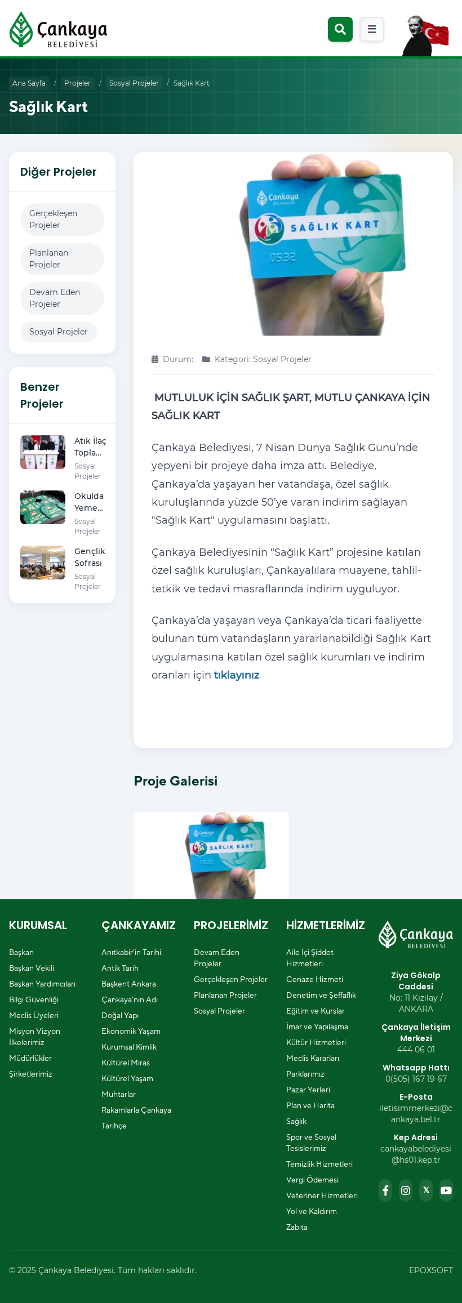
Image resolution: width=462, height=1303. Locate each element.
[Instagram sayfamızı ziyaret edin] (405, 1190)
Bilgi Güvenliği (34, 999)
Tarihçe (114, 1125)
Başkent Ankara (128, 983)
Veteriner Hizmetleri (322, 1195)
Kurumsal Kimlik (129, 1046)
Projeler (77, 83)
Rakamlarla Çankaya (136, 1109)
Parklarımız (305, 1073)
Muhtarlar (118, 1094)
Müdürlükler (30, 1058)
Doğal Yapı (120, 1015)
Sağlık (296, 1121)
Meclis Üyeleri (34, 1015)
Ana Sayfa (29, 83)
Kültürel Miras (125, 1062)
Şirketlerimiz (30, 1073)
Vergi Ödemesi (312, 1179)
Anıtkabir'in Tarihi (131, 952)
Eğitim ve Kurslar (315, 1010)
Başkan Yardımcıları (42, 983)
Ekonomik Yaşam (131, 1031)
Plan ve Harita (310, 1105)
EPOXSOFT (431, 1270)
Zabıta (297, 1226)
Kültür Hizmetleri (316, 1042)
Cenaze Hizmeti (314, 979)
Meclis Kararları (312, 1058)
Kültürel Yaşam (127, 1078)
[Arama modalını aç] (340, 29)
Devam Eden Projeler (54, 298)
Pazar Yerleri (308, 1089)
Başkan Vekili (31, 967)
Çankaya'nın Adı (129, 999)
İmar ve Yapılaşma (317, 1026)
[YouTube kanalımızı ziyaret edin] (446, 1190)
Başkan (21, 952)
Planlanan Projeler (48, 259)
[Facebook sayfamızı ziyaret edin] (385, 1190)
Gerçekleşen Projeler (53, 219)
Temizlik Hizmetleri (319, 1163)
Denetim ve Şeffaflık (321, 994)
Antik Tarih (120, 967)
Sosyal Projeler (134, 83)
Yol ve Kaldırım (311, 1211)
